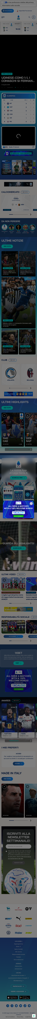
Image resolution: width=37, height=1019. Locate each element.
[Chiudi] (31, 503)
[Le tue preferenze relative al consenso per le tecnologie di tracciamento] (34, 1016)
